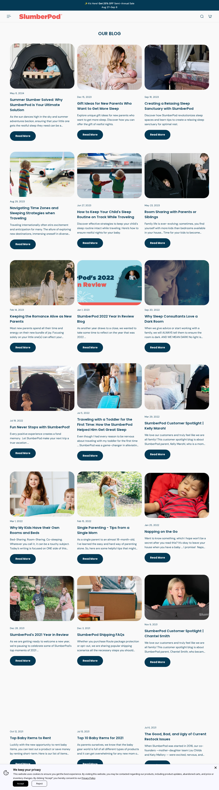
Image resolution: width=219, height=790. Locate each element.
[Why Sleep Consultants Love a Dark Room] (177, 310)
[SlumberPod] (42, 625)
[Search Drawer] (202, 16)
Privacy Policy (88, 778)
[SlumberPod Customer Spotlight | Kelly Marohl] (177, 416)
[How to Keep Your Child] (109, 204)
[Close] (215, 767)
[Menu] (8, 16)
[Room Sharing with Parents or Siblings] (177, 204)
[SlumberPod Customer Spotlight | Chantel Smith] (177, 625)
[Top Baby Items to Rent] (42, 728)
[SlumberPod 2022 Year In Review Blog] (109, 310)
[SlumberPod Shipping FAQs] (109, 625)
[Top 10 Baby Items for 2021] (109, 728)
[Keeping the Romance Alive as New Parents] (42, 310)
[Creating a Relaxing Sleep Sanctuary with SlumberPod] (177, 96)
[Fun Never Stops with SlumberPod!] (42, 416)
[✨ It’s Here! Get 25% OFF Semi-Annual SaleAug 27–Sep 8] (109, 5)
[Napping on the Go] (177, 521)
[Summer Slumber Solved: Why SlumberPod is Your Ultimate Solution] (42, 96)
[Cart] (210, 16)
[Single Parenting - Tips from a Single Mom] (109, 521)
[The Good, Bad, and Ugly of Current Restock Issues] (177, 728)
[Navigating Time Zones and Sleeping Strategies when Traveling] (42, 204)
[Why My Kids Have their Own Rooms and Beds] (42, 521)
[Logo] (41, 16)
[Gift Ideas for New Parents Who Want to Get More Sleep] (109, 96)
